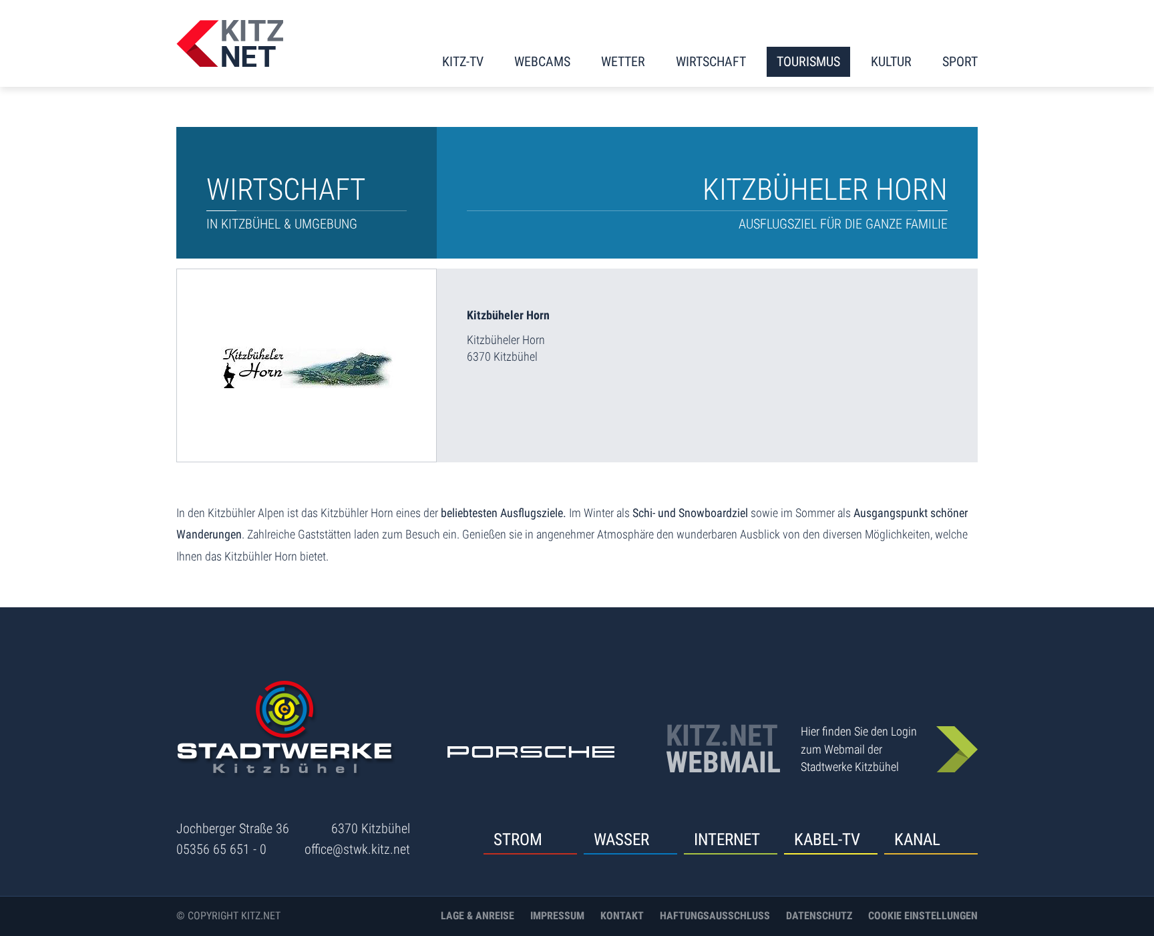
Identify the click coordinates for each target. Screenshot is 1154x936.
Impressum (557, 915)
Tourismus (808, 61)
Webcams (542, 61)
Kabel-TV (827, 839)
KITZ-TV (463, 61)
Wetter (623, 61)
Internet (727, 839)
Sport (960, 61)
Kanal (917, 839)
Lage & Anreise (477, 915)
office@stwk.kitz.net (357, 849)
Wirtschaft (711, 61)
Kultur (891, 61)
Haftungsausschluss (715, 915)
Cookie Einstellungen (923, 915)
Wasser (621, 839)
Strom (518, 839)
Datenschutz (819, 915)
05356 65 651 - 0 (221, 849)
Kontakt (622, 915)
